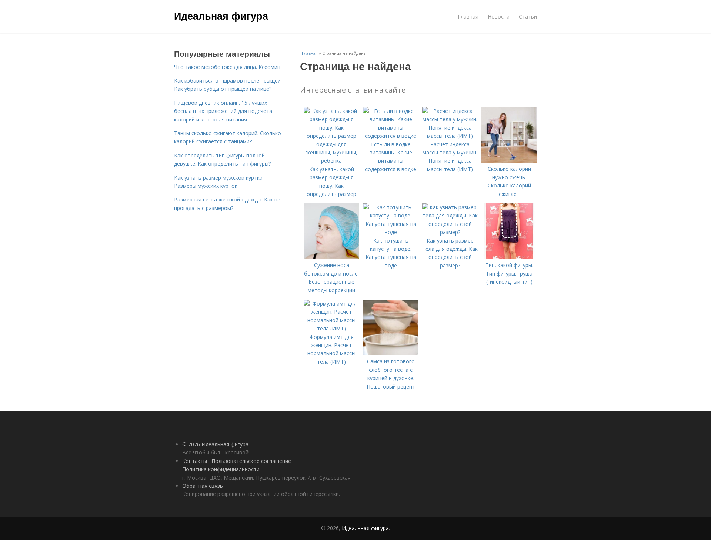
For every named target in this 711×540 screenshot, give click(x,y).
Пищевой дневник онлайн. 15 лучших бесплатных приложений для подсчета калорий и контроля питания (223, 111)
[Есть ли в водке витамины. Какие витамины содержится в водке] (390, 135)
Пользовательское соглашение (251, 460)
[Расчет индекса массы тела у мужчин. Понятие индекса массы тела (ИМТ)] (450, 135)
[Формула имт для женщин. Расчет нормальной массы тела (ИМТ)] (331, 328)
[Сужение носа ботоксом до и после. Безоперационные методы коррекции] (331, 256)
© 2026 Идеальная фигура (215, 444)
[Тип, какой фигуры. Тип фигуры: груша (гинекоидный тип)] (509, 256)
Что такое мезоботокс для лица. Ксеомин (227, 66)
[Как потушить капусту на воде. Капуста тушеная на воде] (390, 232)
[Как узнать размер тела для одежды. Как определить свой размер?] (450, 232)
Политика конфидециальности (221, 469)
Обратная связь (202, 485)
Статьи (528, 16)
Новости (499, 16)
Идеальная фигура (221, 16)
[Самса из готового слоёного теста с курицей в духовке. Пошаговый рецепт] (390, 353)
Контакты (194, 460)
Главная (468, 16)
